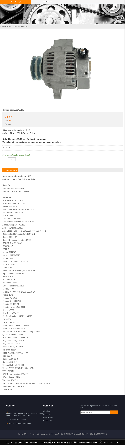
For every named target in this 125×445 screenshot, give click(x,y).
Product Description (15, 2)
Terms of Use (23, 434)
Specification (47, 2)
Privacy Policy (35, 434)
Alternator (8, 26)
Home (2, 26)
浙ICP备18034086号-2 (98, 434)
